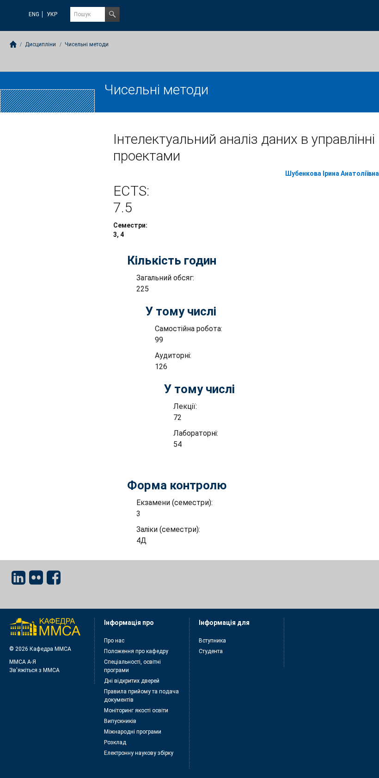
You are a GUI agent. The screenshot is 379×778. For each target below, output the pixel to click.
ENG (34, 14)
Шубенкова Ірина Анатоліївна (332, 173)
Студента (211, 651)
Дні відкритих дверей (131, 681)
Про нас (114, 640)
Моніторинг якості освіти (136, 710)
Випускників (120, 721)
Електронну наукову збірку (138, 753)
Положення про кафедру (136, 651)
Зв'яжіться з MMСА (34, 670)
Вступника (212, 640)
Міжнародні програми (132, 732)
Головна (13, 44)
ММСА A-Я (22, 662)
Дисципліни (40, 44)
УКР (52, 14)
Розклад (115, 742)
